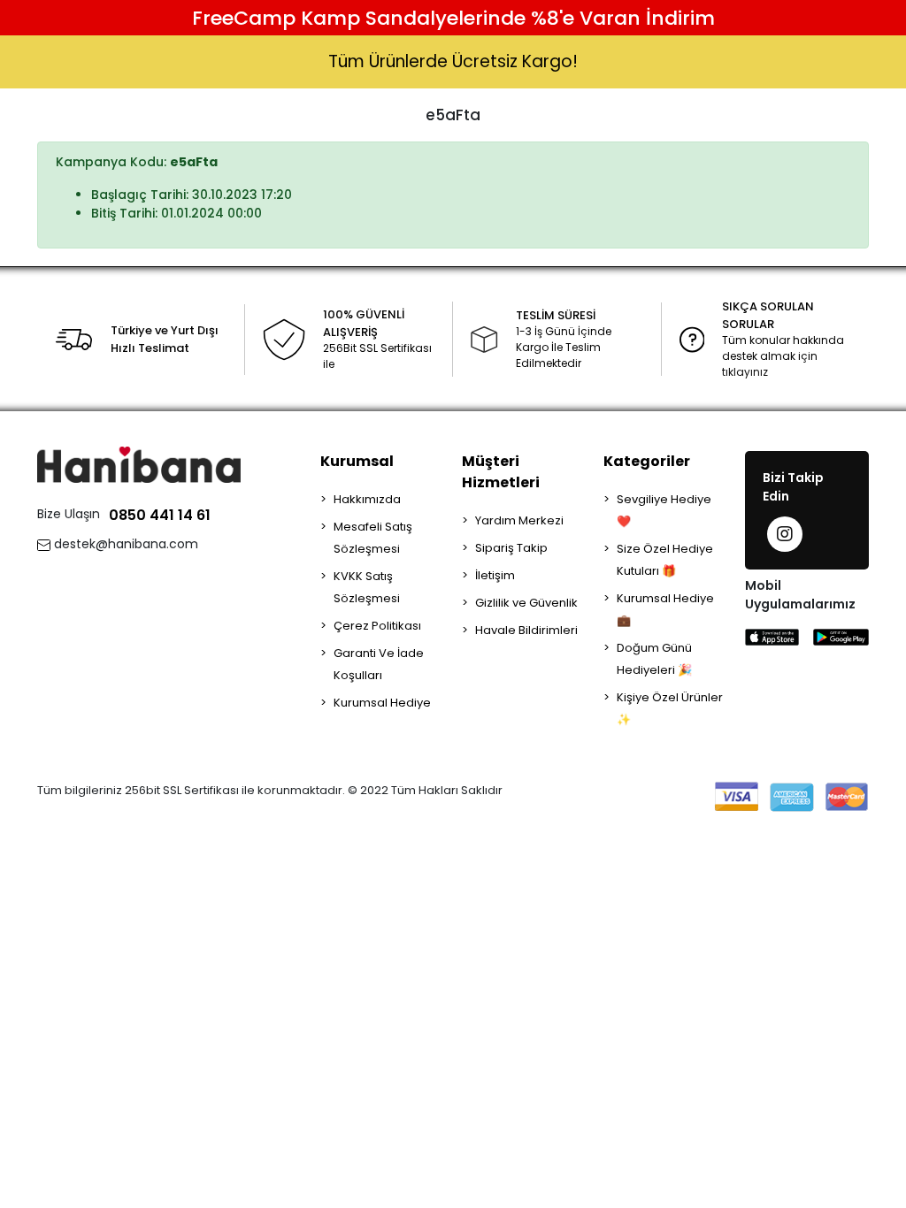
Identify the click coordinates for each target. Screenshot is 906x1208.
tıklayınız (745, 371)
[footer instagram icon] (784, 534)
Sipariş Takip (511, 547)
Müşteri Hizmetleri (501, 472)
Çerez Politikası (377, 625)
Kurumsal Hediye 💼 (665, 609)
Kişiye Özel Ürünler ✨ (670, 708)
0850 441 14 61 (160, 515)
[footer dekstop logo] (139, 463)
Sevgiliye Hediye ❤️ (664, 510)
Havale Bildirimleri (526, 630)
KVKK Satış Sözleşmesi (367, 587)
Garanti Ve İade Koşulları (379, 664)
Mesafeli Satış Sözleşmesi (373, 537)
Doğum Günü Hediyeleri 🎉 (654, 658)
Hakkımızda (367, 499)
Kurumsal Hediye (382, 702)
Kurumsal (357, 461)
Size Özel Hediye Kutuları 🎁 (665, 559)
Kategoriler (646, 461)
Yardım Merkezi (519, 520)
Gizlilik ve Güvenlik (526, 602)
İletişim (495, 575)
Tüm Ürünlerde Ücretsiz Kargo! (453, 61)
